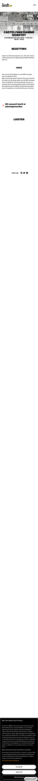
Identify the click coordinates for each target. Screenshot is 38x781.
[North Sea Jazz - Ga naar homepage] (7, 4)
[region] (19, 749)
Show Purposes (19, 777)
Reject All (19, 772)
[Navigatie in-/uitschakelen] (34, 4)
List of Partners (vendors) (10, 761)
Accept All (19, 767)
